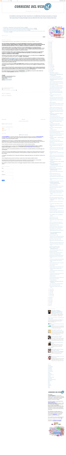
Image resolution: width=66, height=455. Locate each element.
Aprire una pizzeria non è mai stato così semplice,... (57, 118)
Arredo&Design (50, 367)
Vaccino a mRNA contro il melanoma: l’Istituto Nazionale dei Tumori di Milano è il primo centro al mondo (19, 29)
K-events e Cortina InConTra (53, 184)
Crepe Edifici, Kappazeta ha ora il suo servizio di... (57, 98)
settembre (51, 69)
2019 (50, 51)
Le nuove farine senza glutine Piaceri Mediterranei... (57, 259)
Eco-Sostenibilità (50, 371)
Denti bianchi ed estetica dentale (54, 278)
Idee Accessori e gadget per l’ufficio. (55, 246)
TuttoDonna (49, 385)
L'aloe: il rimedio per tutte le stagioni (55, 139)
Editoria (49, 372)
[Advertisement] (33, 21)
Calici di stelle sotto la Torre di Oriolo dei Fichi (56, 97)
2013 (50, 59)
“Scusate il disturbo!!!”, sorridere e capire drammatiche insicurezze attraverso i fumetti (57, 330)
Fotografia (49, 375)
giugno (51, 289)
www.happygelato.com (13, 58)
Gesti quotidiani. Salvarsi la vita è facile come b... (56, 223)
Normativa (49, 384)
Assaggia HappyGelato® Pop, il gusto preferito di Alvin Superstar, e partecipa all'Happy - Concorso (20, 41)
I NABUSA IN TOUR (52, 275)
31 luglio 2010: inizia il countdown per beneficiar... (57, 236)
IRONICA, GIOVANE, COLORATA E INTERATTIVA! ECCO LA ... (55, 248)
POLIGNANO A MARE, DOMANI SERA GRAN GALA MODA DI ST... (56, 75)
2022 (50, 47)
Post (3, 128)
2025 (50, 43)
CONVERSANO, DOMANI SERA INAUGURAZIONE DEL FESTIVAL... (55, 183)
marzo (51, 293)
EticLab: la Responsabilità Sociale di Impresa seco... (57, 277)
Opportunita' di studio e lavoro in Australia (56, 187)
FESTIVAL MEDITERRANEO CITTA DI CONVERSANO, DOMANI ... (55, 164)
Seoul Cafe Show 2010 (53, 188)
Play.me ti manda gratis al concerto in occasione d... (57, 262)
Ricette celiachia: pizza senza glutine (55, 89)
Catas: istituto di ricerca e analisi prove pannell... (56, 283)
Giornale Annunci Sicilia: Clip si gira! (55, 132)
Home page (23, 119)
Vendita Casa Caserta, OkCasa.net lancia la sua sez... (57, 133)
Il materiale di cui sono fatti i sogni (54, 274)
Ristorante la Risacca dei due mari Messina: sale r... (57, 266)
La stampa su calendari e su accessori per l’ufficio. (56, 208)
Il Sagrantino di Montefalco (53, 251)
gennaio (51, 295)
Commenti (4, 130)
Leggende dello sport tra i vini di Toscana (55, 228)
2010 (50, 63)
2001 (50, 305)
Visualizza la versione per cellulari (23, 121)
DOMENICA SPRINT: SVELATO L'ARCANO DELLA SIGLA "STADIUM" (57, 350)
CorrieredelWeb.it (50, 366)
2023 (50, 46)
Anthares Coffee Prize (53, 102)
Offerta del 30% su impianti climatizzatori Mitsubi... (57, 156)
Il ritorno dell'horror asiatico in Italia (55, 123)
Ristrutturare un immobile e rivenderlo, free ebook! (57, 210)
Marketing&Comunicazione (52, 379)
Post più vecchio (43, 119)
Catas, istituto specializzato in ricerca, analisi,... (56, 91)
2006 (50, 301)
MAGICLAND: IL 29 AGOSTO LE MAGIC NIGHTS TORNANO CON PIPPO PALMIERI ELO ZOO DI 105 (18, 28)
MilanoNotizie (50, 380)
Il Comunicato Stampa (51, 377)
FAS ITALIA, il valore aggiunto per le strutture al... (57, 190)
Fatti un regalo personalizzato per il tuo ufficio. (56, 197)
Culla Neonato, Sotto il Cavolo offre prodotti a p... (57, 237)
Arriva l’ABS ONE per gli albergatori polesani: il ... (57, 87)
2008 (50, 298)
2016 (50, 55)
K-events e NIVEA (52, 271)
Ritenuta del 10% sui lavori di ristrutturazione (56, 108)
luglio (51, 71)
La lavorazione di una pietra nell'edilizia (55, 76)
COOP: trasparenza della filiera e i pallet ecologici (57, 186)
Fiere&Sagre (49, 373)
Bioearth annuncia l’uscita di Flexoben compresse (56, 255)
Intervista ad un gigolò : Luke (54, 234)
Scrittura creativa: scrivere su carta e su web (56, 88)
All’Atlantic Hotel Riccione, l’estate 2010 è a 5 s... (56, 226)
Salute (49, 386)
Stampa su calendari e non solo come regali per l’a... (57, 155)
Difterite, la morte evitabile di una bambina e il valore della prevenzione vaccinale (15, 30)
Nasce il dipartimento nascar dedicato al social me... (57, 131)
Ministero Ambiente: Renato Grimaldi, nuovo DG (56, 103)
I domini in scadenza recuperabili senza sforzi (56, 107)
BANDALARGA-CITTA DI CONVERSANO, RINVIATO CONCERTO (56, 169)
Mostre (49, 381)
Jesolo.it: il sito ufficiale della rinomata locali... (56, 222)
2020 (50, 50)
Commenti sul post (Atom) (8, 123)
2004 (50, 304)
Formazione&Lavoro (51, 374)
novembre (51, 66)
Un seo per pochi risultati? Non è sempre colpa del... (57, 117)
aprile (51, 291)
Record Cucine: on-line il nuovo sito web (55, 238)
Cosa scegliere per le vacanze (54, 264)
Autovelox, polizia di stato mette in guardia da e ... (57, 78)
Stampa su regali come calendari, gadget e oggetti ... (57, 147)
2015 (50, 57)
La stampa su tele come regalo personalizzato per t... (57, 273)
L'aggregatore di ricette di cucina (54, 224)
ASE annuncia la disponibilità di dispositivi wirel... (57, 242)
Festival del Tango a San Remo (54, 84)
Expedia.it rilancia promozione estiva (55, 173)
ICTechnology (50, 378)
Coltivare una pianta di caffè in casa (55, 116)
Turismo (49, 387)
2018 (50, 53)
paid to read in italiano (53, 167)
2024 (50, 45)
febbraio (51, 294)
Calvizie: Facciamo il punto (53, 209)
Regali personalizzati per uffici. (54, 218)
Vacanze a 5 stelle (52, 265)
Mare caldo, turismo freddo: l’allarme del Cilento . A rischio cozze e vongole (56, 337)
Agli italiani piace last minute (54, 151)
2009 (50, 297)
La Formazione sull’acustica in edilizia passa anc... (57, 270)
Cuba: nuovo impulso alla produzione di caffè (56, 81)
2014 (50, 58)
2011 (50, 62)
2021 (50, 49)
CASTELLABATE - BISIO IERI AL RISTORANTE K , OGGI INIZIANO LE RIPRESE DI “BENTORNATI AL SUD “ (56, 311)
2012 (50, 61)
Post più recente (4, 119)
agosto (51, 70)
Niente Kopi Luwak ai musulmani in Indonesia (56, 252)
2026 (50, 42)
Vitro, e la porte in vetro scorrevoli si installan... (56, 85)
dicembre (51, 65)
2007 (50, 300)
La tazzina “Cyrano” (52, 157)
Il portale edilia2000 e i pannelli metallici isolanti (57, 191)
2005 (50, 302)
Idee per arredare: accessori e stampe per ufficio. (56, 227)
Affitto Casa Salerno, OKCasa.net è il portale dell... (57, 83)
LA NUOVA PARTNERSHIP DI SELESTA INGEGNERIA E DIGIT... (55, 233)
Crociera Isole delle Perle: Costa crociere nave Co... (57, 120)
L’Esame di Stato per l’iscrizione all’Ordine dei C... (57, 166)
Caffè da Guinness (52, 142)
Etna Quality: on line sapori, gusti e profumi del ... (57, 141)
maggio (51, 290)
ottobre (51, 67)
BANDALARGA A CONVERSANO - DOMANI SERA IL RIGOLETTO (56, 114)
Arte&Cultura (50, 368)
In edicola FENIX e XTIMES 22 (54, 72)
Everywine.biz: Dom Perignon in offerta (55, 254)
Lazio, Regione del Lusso (53, 129)
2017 (50, 54)
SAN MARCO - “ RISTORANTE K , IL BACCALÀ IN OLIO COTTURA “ (14, 27)
